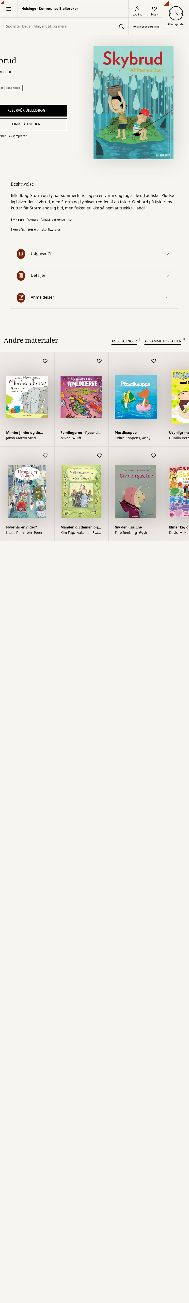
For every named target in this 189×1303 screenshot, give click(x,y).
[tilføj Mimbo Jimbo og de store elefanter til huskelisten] (45, 361)
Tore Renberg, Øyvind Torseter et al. (133, 533)
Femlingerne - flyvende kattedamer (80, 433)
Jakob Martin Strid (21, 438)
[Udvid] (70, 220)
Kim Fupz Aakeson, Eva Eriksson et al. (79, 533)
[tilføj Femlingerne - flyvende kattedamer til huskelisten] (99, 361)
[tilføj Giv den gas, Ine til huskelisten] (154, 456)
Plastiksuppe (126, 432)
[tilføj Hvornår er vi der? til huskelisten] (45, 456)
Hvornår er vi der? (21, 527)
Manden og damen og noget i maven (79, 528)
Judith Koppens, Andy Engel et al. (132, 438)
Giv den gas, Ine (128, 527)
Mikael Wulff (71, 438)
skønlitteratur (51, 229)
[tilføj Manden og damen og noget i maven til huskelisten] (99, 456)
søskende (58, 220)
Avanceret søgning (146, 26)
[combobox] (64, 26)
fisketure (33, 220)
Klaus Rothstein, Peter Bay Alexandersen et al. (25, 533)
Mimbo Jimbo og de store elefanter (23, 433)
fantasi (45, 220)
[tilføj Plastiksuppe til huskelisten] (154, 361)
